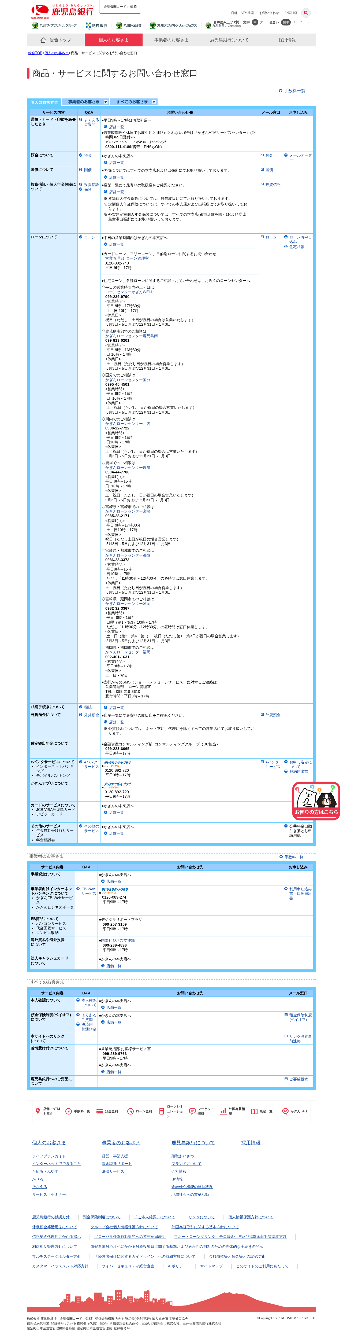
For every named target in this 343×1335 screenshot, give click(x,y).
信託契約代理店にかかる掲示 (56, 1237)
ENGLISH (292, 13)
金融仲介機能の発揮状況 (192, 1187)
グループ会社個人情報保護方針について (124, 1227)
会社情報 (179, 1171)
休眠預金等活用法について (54, 1227)
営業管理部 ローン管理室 (127, 258)
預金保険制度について (102, 1217)
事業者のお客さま (121, 1142)
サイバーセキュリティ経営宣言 (128, 1266)
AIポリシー (177, 1266)
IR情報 (177, 1179)
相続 (88, 707)
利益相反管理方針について (54, 1247)
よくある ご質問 (91, 121)
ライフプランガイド (49, 1156)
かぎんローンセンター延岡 (127, 603)
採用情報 (250, 1142)
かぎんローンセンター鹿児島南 (131, 336)
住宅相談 (296, 247)
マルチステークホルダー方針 (56, 1257)
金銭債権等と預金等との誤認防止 (237, 1257)
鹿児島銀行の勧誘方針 (51, 1217)
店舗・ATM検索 (242, 13)
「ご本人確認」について (154, 1217)
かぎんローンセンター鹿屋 (127, 467)
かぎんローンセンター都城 (127, 555)
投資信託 (91, 184)
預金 (88, 155)
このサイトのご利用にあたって (262, 1266)
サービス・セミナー (49, 1195)
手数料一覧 (294, 91)
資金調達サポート (117, 1164)
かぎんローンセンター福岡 (127, 652)
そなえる (39, 1187)
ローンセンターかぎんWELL (129, 292)
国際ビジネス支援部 (118, 940)
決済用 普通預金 (88, 1026)
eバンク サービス (91, 764)
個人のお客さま (56, 53)
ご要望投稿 (298, 1079)
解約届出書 (298, 771)
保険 (88, 189)
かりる (37, 1179)
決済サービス (113, 1171)
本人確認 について (88, 1002)
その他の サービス (91, 828)
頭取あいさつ (183, 1156)
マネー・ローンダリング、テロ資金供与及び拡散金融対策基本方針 (230, 1237)
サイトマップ (211, 1266)
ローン (89, 237)
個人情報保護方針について (250, 1217)
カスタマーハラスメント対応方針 (60, 1266)
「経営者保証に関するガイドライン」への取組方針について (145, 1257)
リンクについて (202, 1217)
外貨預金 (91, 715)
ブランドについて (187, 1164)
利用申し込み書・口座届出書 (300, 893)
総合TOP (35, 53)
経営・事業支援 (115, 1156)
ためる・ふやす (45, 1171)
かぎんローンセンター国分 (127, 380)
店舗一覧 (116, 127)
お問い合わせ (269, 13)
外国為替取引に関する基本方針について (205, 1227)
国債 (88, 170)
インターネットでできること (56, 1164)
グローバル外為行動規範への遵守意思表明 (130, 1237)
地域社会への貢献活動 (190, 1195)
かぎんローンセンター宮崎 (127, 511)
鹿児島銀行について (193, 1142)
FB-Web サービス (88, 891)
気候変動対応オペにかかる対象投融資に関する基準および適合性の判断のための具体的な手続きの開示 (177, 1247)
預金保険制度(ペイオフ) (300, 1017)
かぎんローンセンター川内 (127, 423)
